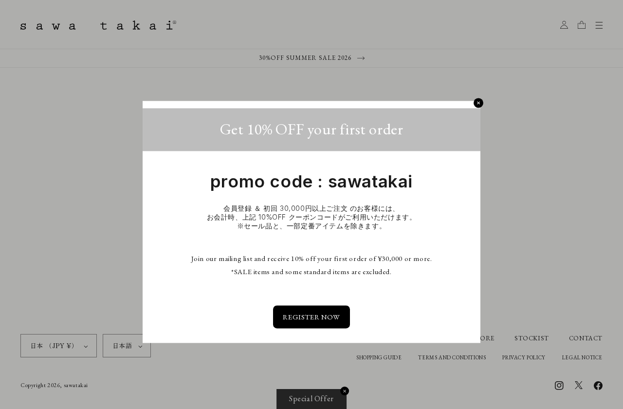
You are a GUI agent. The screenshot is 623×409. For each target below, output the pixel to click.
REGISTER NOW (311, 317)
